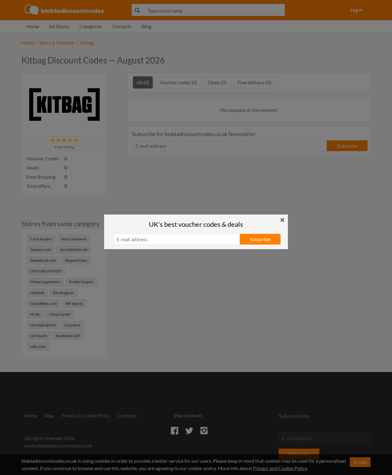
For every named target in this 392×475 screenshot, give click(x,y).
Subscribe (260, 239)
